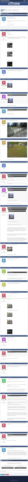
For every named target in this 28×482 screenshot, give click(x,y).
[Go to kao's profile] (4, 381)
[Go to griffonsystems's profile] (4, 72)
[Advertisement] (14, 7)
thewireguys (3, 30)
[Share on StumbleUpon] (6, 474)
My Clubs (4, 39)
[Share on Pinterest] (8, 474)
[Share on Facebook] (1, 474)
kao (3, 377)
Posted (9, 15)
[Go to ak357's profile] (4, 96)
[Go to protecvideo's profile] (4, 425)
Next (7, 13)
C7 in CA (4, 267)
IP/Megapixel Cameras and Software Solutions (14, 10)
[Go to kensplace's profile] (4, 284)
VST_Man (4, 118)
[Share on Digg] (2, 474)
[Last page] (8, 13)
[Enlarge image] (17, 129)
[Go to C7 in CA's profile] (4, 271)
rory (4, 10)
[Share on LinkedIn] (7, 474)
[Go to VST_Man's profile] (4, 122)
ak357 (4, 186)
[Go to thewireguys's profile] (4, 34)
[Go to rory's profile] (2, 10)
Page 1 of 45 (11, 13)
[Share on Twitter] (0, 474)
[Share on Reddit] (5, 474)
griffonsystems (4, 68)
